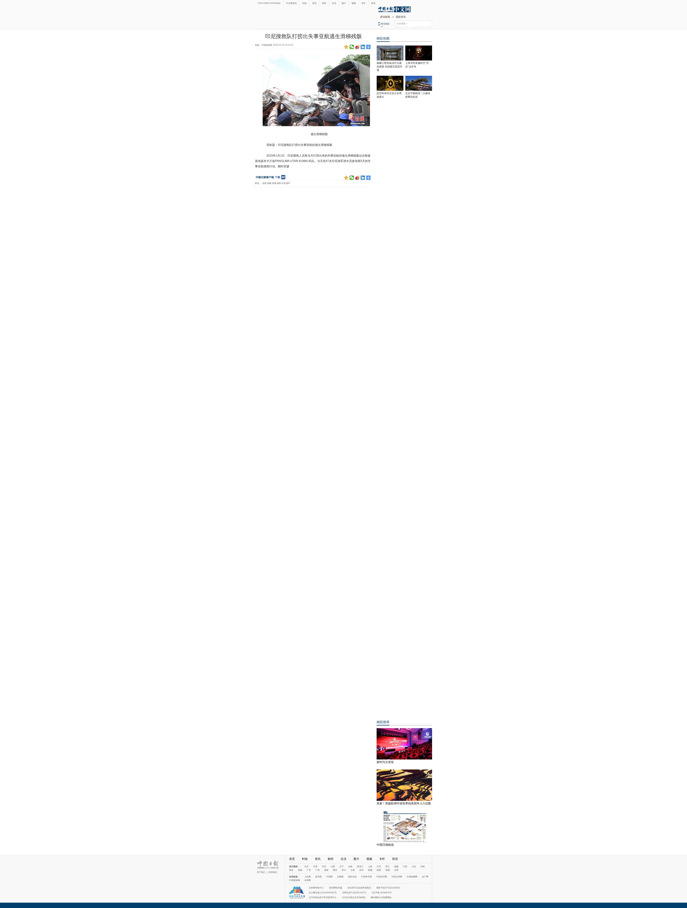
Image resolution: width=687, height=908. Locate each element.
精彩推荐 (383, 722)
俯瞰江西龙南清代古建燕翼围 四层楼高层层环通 (389, 67)
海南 (326, 870)
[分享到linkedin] (363, 47)
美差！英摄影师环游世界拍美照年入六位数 (404, 803)
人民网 (307, 876)
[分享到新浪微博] (357, 47)
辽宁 (341, 866)
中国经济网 (381, 876)
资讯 (314, 3)
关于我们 (261, 872)
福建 (396, 866)
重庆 (335, 870)
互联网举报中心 (316, 888)
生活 (334, 3)
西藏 (370, 870)
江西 (405, 866)
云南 (352, 870)
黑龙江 (360, 866)
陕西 (379, 870)
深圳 (396, 870)
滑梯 (274, 183)
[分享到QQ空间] (346, 47)
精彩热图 (383, 38)
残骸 (269, 183)
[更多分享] (368, 47)
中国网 (329, 876)
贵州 (361, 870)
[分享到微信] (352, 47)
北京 (306, 866)
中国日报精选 (385, 844)
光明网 (307, 880)
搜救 (279, 183)
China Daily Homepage (269, 3)
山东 (414, 866)
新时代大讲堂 (385, 762)
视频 (354, 3)
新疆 (388, 870)
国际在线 (352, 876)
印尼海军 (286, 183)
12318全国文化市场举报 (353, 897)
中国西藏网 (412, 876)
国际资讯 (401, 16)
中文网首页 (291, 3)
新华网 (318, 876)
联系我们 (273, 872)
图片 (344, 3)
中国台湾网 (396, 876)
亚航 (264, 183)
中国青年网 (366, 876)
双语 (373, 3)
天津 (315, 866)
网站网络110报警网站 (381, 897)
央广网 (425, 876)
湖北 (291, 870)
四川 (344, 870)
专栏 (363, 3)
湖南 (300, 870)
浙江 (387, 866)
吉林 (350, 866)
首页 (292, 858)
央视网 (340, 876)
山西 (333, 866)
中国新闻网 (294, 880)
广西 (317, 870)
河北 (324, 866)
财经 (324, 3)
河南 (422, 866)
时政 (304, 3)
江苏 (379, 866)
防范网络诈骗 (335, 888)
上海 (370, 866)
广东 (309, 870)
